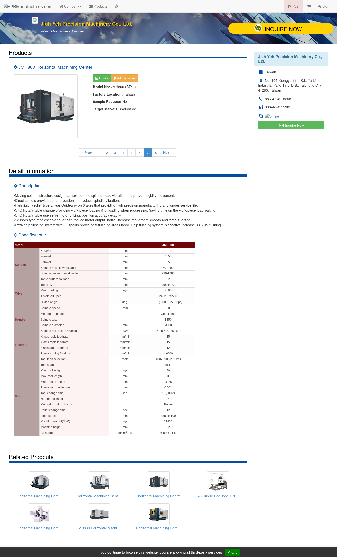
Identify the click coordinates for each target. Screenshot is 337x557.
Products (100, 6)
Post (295, 6)
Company (71, 6)
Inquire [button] (103, 78)
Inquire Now (283, 29)
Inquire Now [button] (294, 125)
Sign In (327, 6)
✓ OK (232, 552)
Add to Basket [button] (126, 78)
